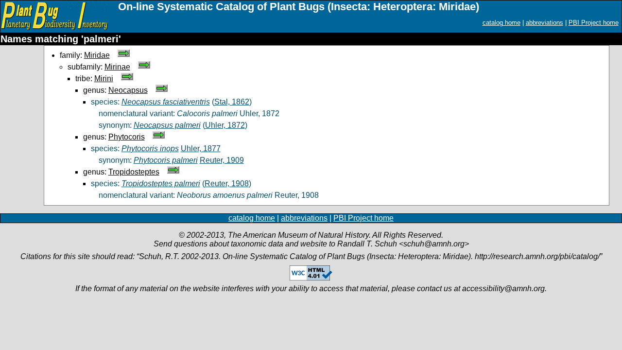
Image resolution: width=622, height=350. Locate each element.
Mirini (103, 78)
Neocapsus (128, 90)
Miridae (97, 55)
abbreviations (544, 22)
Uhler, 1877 (201, 148)
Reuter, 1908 (227, 183)
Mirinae (117, 67)
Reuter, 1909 (222, 160)
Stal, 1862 (231, 102)
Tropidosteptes (133, 172)
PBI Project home (594, 22)
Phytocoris (126, 137)
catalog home (501, 22)
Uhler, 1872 (225, 125)
